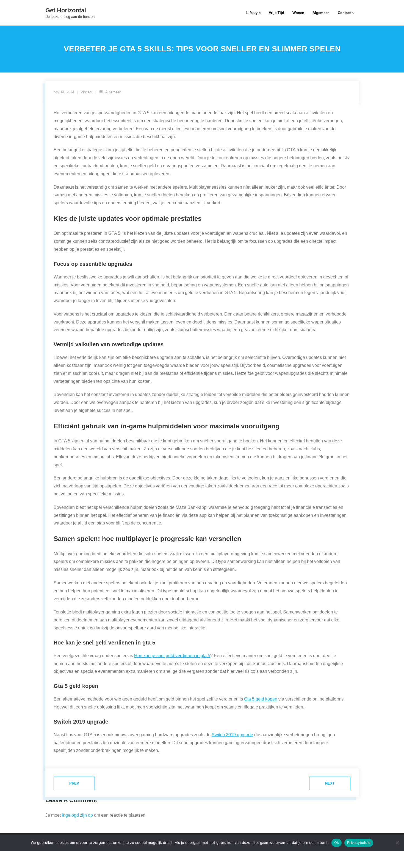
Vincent (87, 92)
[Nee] (397, 843)
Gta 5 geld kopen (260, 699)
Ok (336, 842)
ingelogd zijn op (77, 815)
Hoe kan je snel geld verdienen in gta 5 (172, 655)
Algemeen (113, 92)
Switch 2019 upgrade (232, 734)
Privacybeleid (358, 842)
